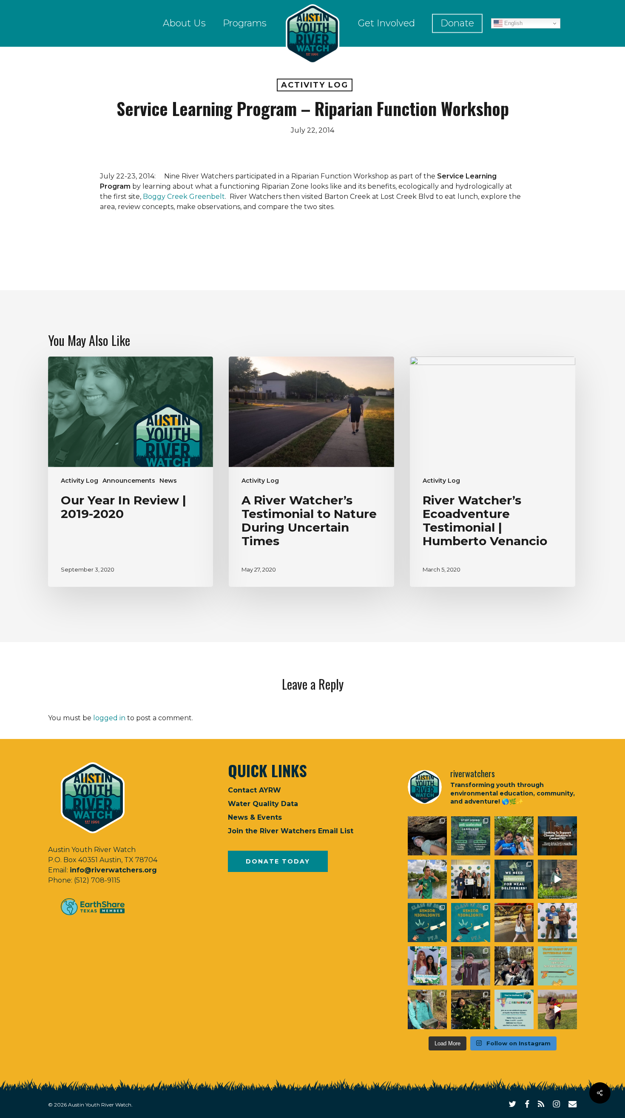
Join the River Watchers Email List (290, 831)
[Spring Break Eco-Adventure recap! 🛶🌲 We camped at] (514, 965)
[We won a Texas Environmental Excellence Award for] (470, 879)
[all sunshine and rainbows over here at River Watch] (557, 1009)
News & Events (255, 817)
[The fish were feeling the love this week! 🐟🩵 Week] (427, 879)
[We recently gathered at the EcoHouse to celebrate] (427, 965)
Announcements (128, 480)
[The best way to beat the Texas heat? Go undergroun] (427, 835)
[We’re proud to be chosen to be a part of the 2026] (557, 835)
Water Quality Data (263, 804)
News (168, 480)
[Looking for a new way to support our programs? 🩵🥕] (514, 879)
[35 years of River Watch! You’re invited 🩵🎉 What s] (514, 1009)
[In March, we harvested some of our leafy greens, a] (470, 1009)
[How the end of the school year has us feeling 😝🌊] (514, 922)
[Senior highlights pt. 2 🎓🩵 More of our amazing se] (427, 922)
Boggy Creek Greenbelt (184, 196)
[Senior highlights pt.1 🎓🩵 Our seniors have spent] (470, 922)
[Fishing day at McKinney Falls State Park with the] (470, 965)
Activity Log (314, 85)
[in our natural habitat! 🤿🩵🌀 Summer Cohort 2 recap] (514, 835)
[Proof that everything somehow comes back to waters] (470, 835)
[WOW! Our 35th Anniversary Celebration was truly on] (557, 922)
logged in (109, 718)
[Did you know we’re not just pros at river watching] (427, 1009)
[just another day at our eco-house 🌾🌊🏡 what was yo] (557, 879)
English (513, 23)
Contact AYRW (254, 790)
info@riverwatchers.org (113, 870)
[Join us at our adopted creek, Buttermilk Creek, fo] (557, 965)
